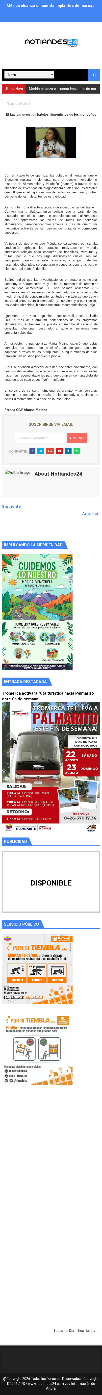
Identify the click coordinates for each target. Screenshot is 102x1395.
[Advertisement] (51, 1156)
